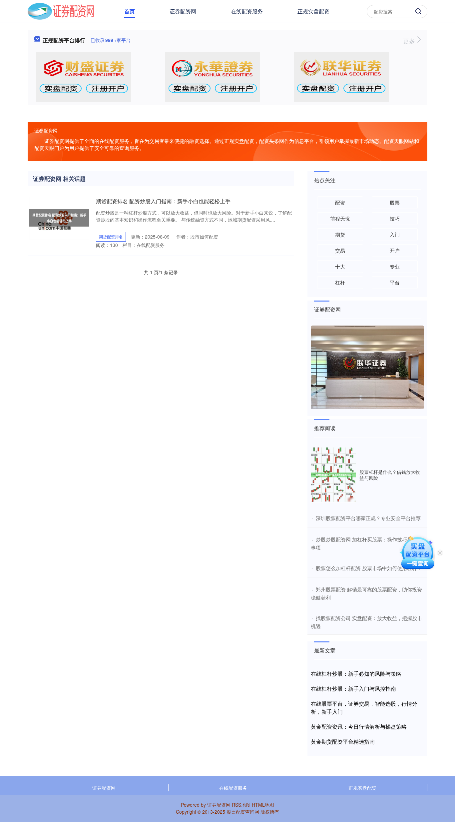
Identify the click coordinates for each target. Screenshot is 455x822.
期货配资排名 (111, 236)
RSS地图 (241, 804)
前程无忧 (340, 218)
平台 (395, 282)
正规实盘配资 (313, 11)
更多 (410, 40)
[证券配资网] (61, 10)
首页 (129, 11)
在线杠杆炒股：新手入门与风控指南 (353, 688)
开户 (395, 250)
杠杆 (340, 282)
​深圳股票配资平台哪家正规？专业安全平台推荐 (368, 517)
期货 (340, 234)
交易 (340, 250)
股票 (395, 202)
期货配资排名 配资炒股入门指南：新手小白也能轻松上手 (163, 201)
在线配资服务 (247, 11)
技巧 (395, 218)
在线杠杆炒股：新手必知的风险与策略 (356, 673)
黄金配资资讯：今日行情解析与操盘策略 (359, 726)
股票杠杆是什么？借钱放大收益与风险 (389, 474)
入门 (395, 234)
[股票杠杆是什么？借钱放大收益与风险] (333, 474)
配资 (340, 202)
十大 (340, 266)
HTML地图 (263, 804)
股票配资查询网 (243, 811)
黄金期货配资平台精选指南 (343, 741)
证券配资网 (183, 11)
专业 (395, 266)
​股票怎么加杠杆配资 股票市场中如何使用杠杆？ (369, 567)
